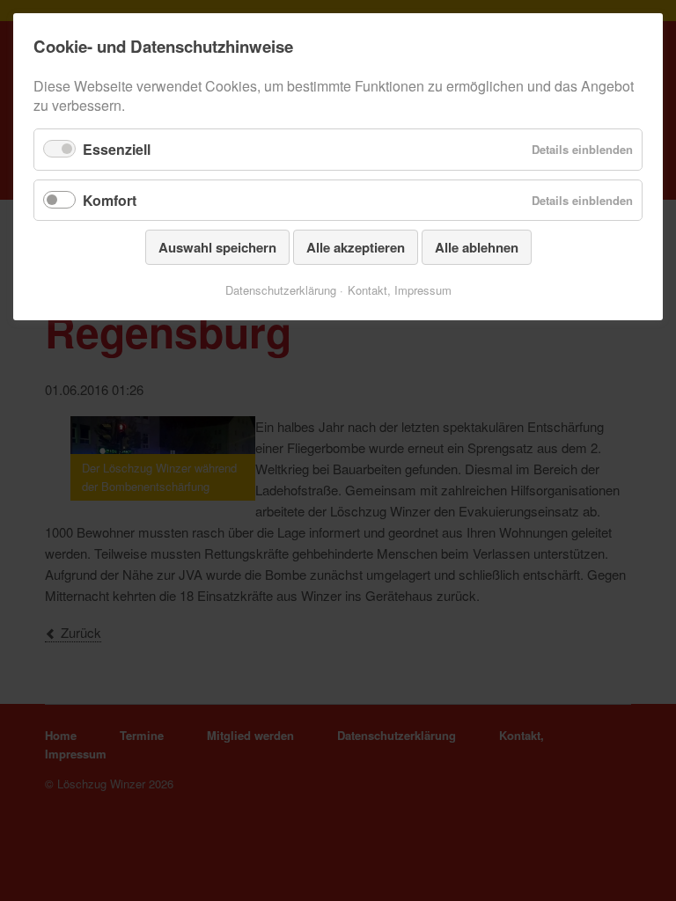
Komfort (109, 200)
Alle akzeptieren (355, 247)
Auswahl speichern (217, 247)
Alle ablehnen (476, 247)
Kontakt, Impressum (400, 290)
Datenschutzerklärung (280, 290)
